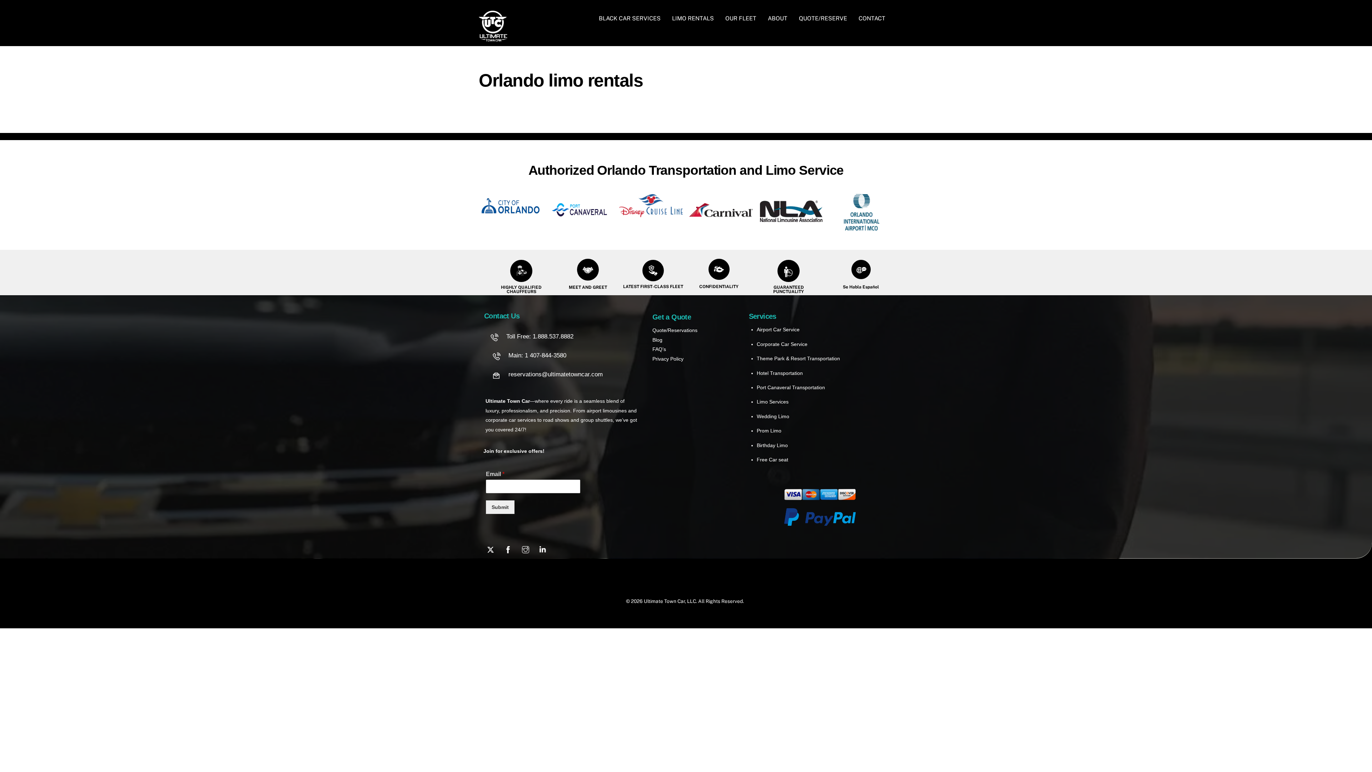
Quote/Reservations (674, 330)
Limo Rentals (693, 18)
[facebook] (508, 549)
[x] (490, 549)
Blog (657, 340)
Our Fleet (740, 18)
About (777, 18)
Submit (500, 507)
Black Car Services (630, 18)
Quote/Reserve (823, 18)
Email (495, 474)
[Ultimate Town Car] (493, 37)
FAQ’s (659, 349)
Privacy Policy (667, 359)
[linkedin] (543, 549)
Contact (872, 18)
